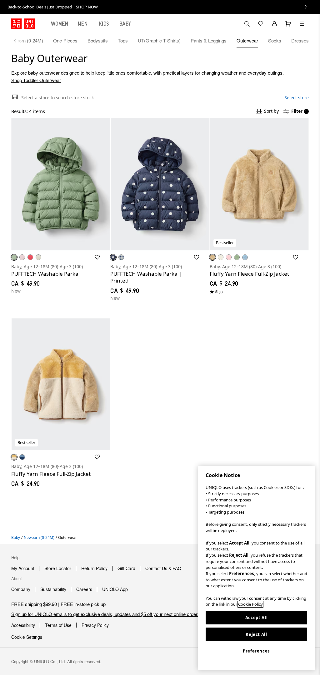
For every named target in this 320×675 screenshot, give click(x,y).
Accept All (256, 617)
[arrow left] (18, 40)
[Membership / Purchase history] (274, 24)
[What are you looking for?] (247, 24)
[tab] (59, 24)
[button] (60, 184)
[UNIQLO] (23, 24)
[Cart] (288, 24)
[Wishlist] (261, 24)
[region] (256, 568)
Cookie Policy (250, 604)
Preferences (256, 651)
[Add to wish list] (97, 257)
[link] (160, 7)
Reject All (256, 634)
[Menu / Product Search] (302, 24)
